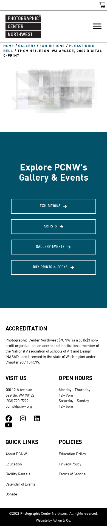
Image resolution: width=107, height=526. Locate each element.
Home (8, 46)
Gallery (26, 46)
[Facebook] (8, 418)
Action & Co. (62, 520)
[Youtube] (8, 425)
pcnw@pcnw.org (18, 406)
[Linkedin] (37, 418)
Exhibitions (52, 46)
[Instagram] (22, 418)
